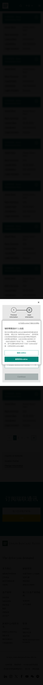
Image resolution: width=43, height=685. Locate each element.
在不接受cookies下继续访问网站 (28, 323)
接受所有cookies (21, 359)
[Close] (38, 302)
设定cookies (21, 353)
